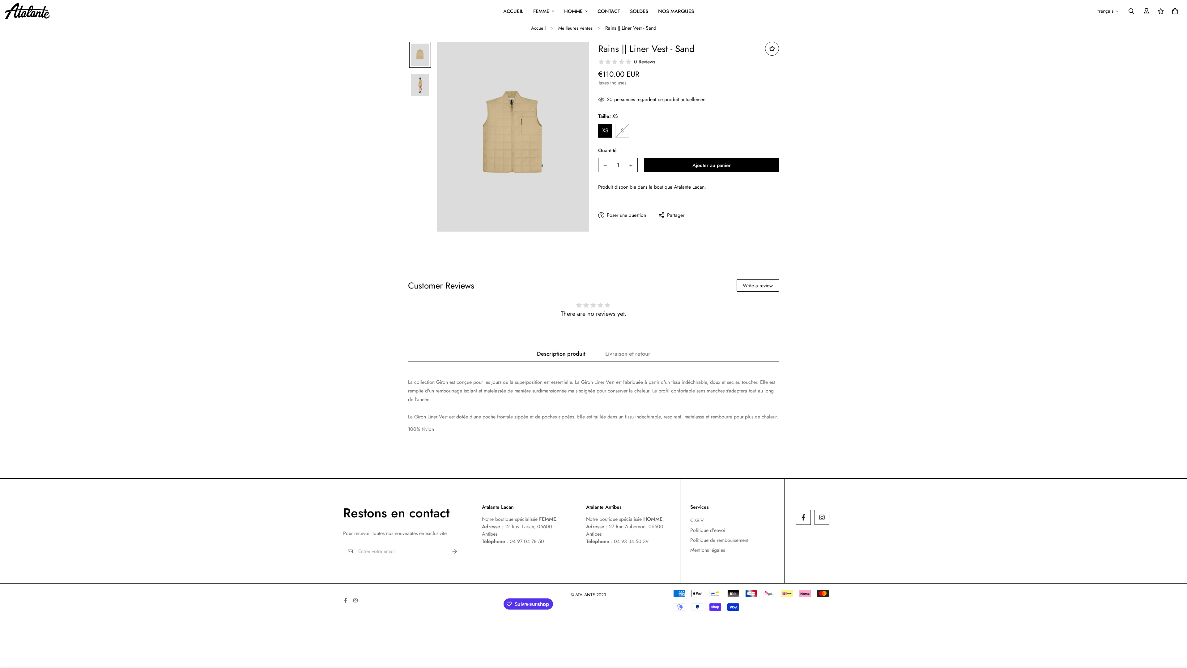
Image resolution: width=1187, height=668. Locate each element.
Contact (609, 11)
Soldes (639, 11)
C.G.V (697, 520)
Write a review (758, 285)
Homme (573, 11)
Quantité (607, 150)
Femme (541, 11)
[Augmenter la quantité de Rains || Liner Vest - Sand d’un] (630, 165)
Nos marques (676, 11)
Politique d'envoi (707, 530)
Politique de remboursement (719, 540)
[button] (1174, 11)
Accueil (513, 11)
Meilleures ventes (575, 28)
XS (605, 130)
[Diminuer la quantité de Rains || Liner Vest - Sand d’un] (605, 165)
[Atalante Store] (27, 11)
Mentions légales (707, 550)
